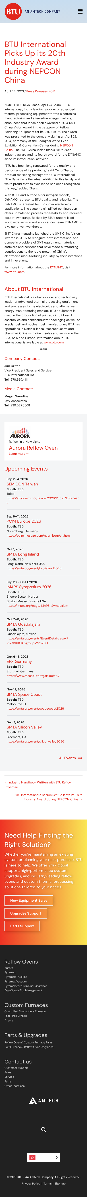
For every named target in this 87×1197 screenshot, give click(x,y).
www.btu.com (14, 272)
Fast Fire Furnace (15, 1016)
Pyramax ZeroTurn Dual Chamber (25, 986)
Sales (7, 1072)
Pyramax (10, 972)
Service (9, 1077)
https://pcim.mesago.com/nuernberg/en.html (38, 536)
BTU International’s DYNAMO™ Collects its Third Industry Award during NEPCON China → (49, 797)
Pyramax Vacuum (15, 981)
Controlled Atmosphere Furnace (25, 1011)
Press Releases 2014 (41, 91)
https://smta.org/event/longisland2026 (34, 568)
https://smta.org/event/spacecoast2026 (35, 708)
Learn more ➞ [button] (19, 454)
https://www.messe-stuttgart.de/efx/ (33, 676)
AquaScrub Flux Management (23, 990)
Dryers (8, 1020)
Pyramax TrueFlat (15, 977)
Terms (48, 1183)
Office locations (14, 1086)
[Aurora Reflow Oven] (20, 433)
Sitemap (60, 1183)
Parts (7, 1081)
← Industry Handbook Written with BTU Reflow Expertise (38, 784)
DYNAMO (56, 267)
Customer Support (16, 1068)
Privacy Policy (31, 1183)
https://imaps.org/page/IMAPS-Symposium (37, 606)
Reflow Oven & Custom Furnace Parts (28, 1042)
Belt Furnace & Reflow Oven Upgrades (28, 1047)
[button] (43, 1129)
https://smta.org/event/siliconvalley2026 (35, 741)
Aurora (8, 968)
